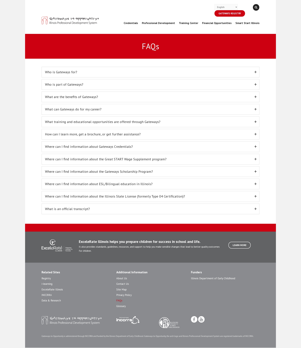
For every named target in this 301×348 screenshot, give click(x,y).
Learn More (239, 245)
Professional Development (158, 23)
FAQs (119, 300)
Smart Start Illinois (247, 23)
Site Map (121, 289)
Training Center (188, 23)
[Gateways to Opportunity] (70, 20)
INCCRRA (47, 295)
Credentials (131, 23)
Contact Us (122, 284)
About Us (121, 278)
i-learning (47, 284)
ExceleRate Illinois (52, 289)
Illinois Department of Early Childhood (213, 278)
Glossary (121, 306)
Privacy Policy (124, 295)
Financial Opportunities (217, 23)
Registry (46, 278)
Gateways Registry (230, 13)
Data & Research (51, 300)
